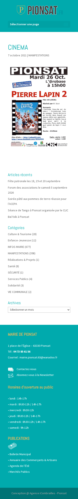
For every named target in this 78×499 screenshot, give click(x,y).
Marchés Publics (20, 472)
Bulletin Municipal (20, 454)
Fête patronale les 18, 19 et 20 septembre (34, 181)
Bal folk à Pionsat (18, 217)
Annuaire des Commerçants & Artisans (33, 460)
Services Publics (18, 279)
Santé (11, 266)
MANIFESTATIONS (38, 55)
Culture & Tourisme (19, 234)
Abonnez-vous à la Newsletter (35, 375)
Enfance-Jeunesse (19, 240)
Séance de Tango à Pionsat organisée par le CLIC (38, 210)
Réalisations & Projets (21, 260)
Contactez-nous (26, 369)
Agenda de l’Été (19, 466)
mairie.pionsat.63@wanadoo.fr (38, 357)
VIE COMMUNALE (18, 292)
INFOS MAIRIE (16, 247)
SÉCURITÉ (14, 272)
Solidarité (14, 285)
